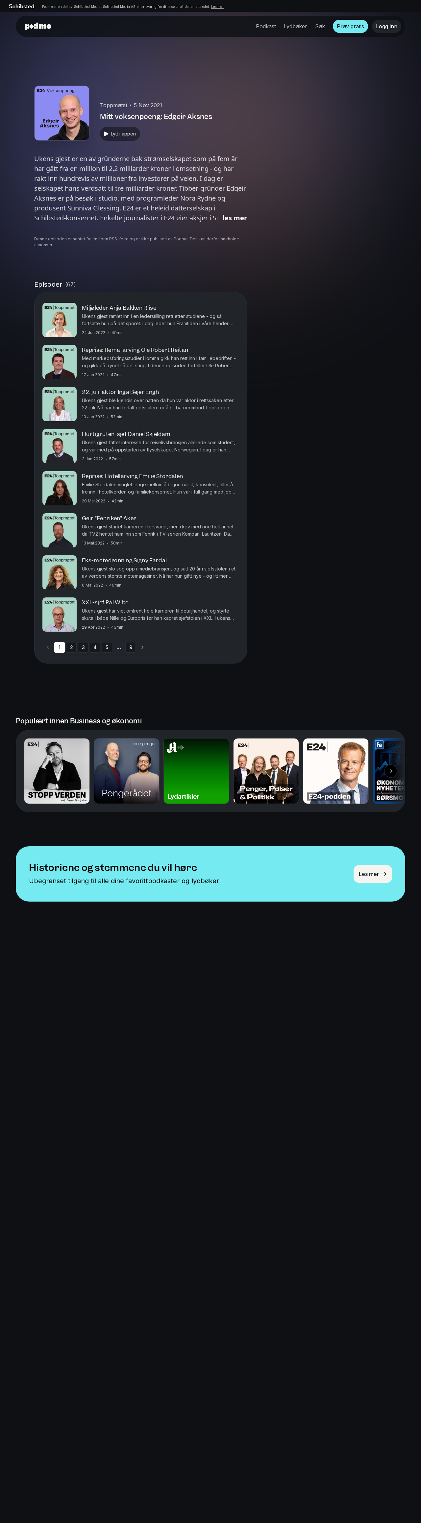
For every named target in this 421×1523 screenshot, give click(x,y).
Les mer (217, 7)
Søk (320, 26)
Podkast (266, 26)
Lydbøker (295, 26)
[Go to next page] (142, 647)
